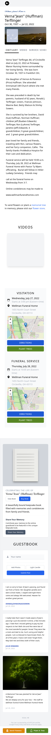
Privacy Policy (18, 725)
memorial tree (38, 205)
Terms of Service (31, 725)
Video (23, 50)
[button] (25, 325)
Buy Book (24, 499)
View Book (12, 499)
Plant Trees (25, 348)
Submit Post (25, 573)
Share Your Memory (15, 532)
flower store (39, 208)
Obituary (12, 50)
